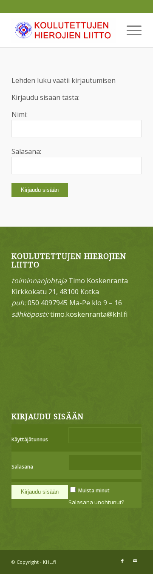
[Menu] (130, 30)
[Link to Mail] (135, 560)
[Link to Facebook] (122, 560)
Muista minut (94, 490)
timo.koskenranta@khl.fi (89, 314)
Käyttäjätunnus (29, 439)
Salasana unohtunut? (96, 502)
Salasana (22, 466)
